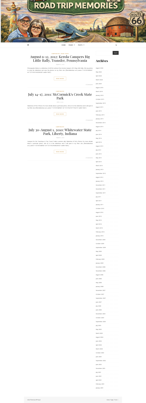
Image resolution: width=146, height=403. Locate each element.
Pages (71, 45)
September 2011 (101, 193)
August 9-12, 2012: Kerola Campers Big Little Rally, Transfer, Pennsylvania (60, 58)
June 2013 (99, 154)
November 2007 (100, 290)
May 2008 (99, 282)
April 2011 (99, 200)
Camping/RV (55, 53)
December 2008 (100, 267)
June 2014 (99, 134)
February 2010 (100, 232)
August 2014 (99, 126)
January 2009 (99, 263)
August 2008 (99, 275)
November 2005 (100, 314)
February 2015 (100, 115)
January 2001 (99, 388)
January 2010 (99, 236)
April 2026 (99, 76)
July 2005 (98, 325)
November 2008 (100, 271)
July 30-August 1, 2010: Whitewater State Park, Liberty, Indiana (60, 132)
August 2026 (99, 68)
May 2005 (99, 329)
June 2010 (99, 216)
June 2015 (99, 111)
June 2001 (99, 376)
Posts (80, 45)
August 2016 (99, 87)
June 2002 (99, 364)
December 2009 (100, 239)
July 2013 (98, 150)
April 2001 (99, 380)
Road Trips (65, 53)
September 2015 (101, 103)
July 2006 (98, 306)
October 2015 (100, 99)
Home (64, 45)
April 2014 (99, 142)
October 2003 (100, 353)
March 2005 (99, 333)
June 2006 (99, 310)
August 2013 (99, 146)
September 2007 (101, 298)
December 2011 (100, 185)
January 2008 (99, 286)
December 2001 (100, 368)
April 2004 (99, 345)
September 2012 (101, 173)
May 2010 (99, 220)
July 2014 (98, 130)
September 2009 (101, 247)
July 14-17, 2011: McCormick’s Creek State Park (60, 96)
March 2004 (99, 349)
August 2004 (99, 337)
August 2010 (99, 212)
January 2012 (99, 181)
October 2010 (100, 208)
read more (60, 78)
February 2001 (100, 384)
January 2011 (99, 204)
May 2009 (99, 251)
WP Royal (38, 400)
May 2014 (99, 138)
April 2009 (99, 255)
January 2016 (99, 95)
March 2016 (99, 91)
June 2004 (99, 341)
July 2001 (98, 372)
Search (115, 53)
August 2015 (99, 107)
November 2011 (100, 189)
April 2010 (99, 224)
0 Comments (89, 84)
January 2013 (99, 169)
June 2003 (99, 356)
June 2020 (99, 83)
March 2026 (99, 80)
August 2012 (99, 177)
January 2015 (99, 119)
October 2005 (100, 317)
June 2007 (99, 302)
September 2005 (101, 321)
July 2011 (98, 197)
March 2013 (99, 165)
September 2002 (101, 360)
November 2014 (100, 122)
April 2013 (99, 161)
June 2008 (99, 278)
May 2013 (99, 158)
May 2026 (99, 72)
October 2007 (100, 294)
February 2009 (100, 259)
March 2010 (99, 228)
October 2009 (100, 243)
